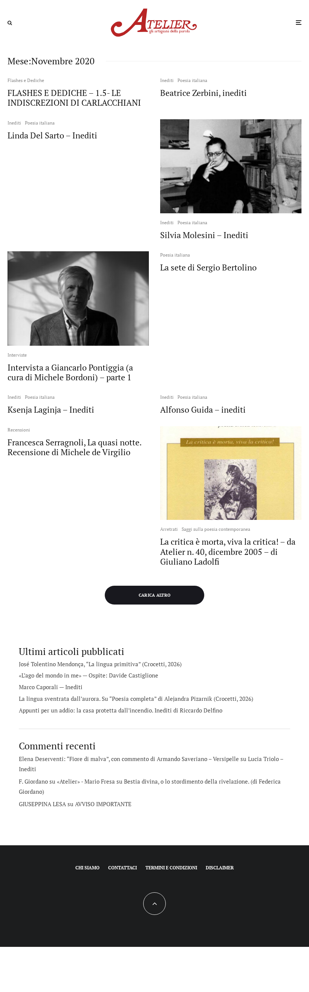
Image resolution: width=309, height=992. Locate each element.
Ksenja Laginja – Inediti (51, 410)
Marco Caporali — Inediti (51, 687)
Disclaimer (220, 867)
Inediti (167, 80)
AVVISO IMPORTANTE (103, 804)
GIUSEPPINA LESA (42, 804)
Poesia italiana (192, 80)
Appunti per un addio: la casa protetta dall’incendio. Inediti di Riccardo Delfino (120, 710)
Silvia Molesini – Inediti (204, 235)
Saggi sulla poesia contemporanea (216, 529)
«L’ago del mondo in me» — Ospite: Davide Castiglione (88, 675)
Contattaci (122, 867)
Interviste (17, 355)
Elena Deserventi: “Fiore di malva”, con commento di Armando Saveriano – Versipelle (129, 759)
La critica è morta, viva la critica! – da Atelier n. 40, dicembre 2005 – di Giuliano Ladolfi (227, 552)
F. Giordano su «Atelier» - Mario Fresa (67, 781)
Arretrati (169, 529)
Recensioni (19, 430)
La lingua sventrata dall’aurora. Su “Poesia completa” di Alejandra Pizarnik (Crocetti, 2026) (136, 698)
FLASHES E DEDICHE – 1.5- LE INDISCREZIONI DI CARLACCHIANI (74, 98)
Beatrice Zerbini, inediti (203, 93)
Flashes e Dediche (26, 80)
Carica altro (155, 595)
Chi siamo (87, 867)
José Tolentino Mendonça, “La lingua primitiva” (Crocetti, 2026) (100, 664)
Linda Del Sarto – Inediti (52, 135)
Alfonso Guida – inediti (203, 410)
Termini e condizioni (171, 867)
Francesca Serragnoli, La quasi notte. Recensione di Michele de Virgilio (74, 447)
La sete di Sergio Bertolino (208, 267)
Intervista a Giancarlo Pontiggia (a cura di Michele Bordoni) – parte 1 (70, 373)
